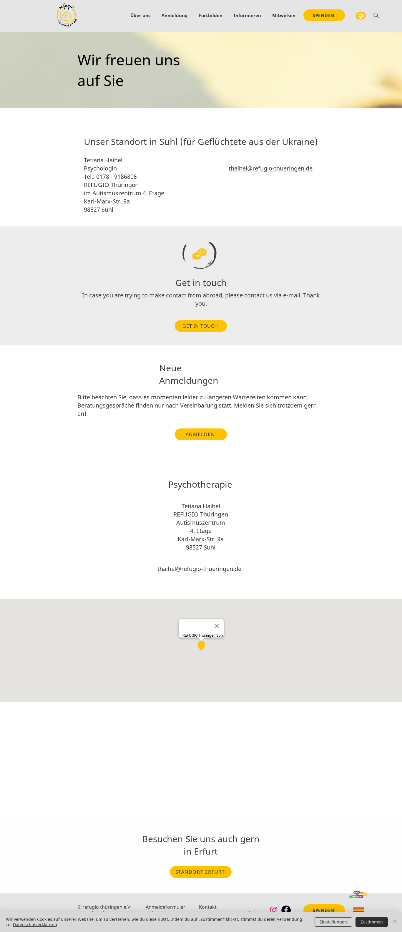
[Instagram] (273, 910)
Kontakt (208, 907)
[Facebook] (286, 910)
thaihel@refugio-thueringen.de (271, 168)
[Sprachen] (360, 15)
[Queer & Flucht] (358, 910)
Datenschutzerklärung (35, 924)
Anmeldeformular (165, 907)
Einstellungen (333, 922)
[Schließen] (394, 922)
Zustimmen (372, 922)
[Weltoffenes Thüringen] (358, 894)
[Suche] (376, 15)
